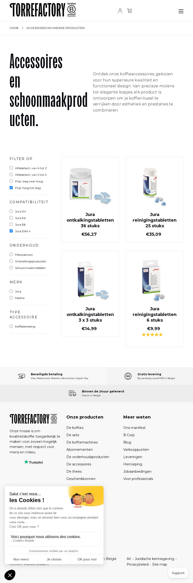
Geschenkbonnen (81, 479)
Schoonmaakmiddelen (30, 268)
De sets (72, 435)
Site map (159, 564)
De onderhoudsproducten (87, 457)
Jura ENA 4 (23, 231)
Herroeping (132, 464)
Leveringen (132, 457)
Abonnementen (79, 449)
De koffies (74, 428)
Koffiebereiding (25, 326)
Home (14, 28)
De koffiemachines (82, 442)
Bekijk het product (90, 229)
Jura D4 (20, 211)
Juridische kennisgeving (154, 559)
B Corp (129, 435)
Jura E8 (20, 224)
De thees (74, 471)
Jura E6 (20, 218)
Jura (18, 291)
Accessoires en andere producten (55, 28)
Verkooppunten (136, 449)
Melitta (19, 298)
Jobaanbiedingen (137, 471)
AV (129, 559)
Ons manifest (134, 428)
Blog (127, 442)
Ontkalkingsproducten (30, 261)
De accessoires (78, 464)
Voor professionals (138, 479)
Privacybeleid (138, 564)
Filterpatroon (24, 254)
